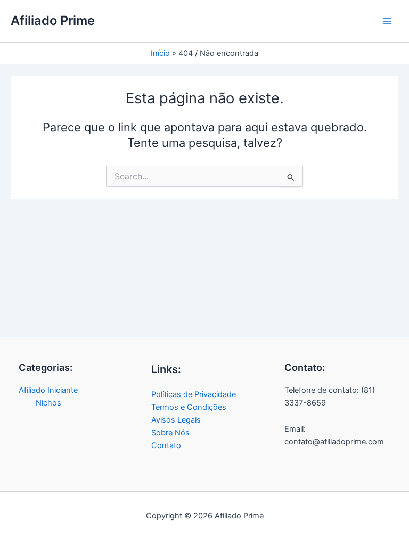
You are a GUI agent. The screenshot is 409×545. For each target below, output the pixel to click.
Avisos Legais (176, 420)
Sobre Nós (170, 432)
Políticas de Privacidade (193, 394)
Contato (166, 445)
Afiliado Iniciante (48, 390)
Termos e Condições (188, 407)
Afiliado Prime (53, 20)
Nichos (48, 403)
